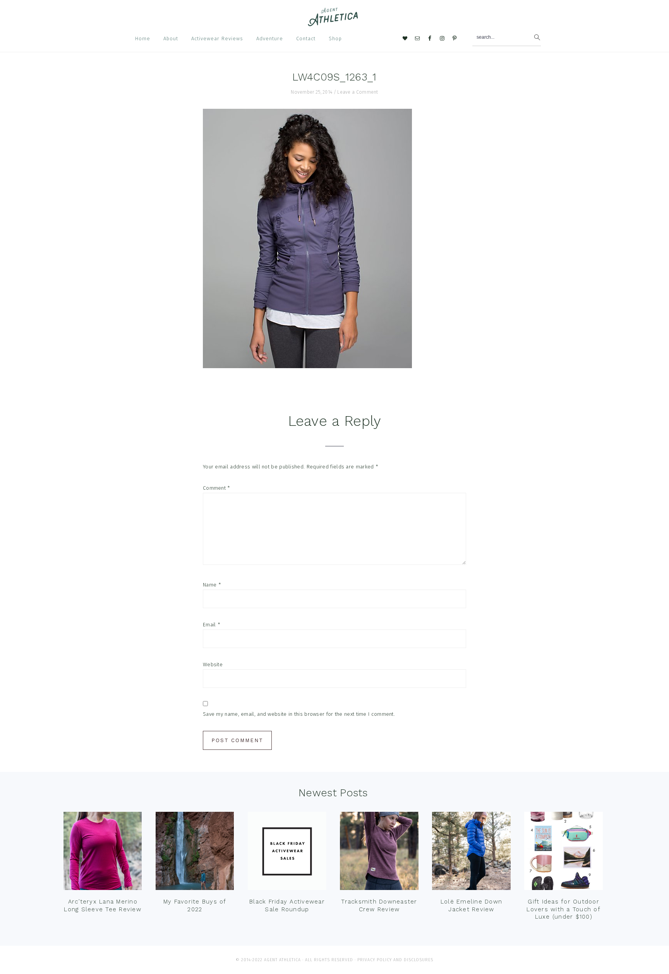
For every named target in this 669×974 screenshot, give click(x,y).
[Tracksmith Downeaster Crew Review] (379, 853)
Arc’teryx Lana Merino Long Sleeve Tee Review (102, 905)
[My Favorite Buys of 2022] (195, 853)
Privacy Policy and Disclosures (395, 959)
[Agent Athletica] (334, 22)
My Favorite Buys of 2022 (194, 905)
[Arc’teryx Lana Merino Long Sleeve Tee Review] (102, 853)
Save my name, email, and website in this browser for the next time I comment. (299, 714)
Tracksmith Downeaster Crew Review (379, 905)
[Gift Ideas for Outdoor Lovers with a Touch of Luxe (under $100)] (563, 853)
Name (212, 584)
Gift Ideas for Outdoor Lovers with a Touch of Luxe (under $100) (563, 909)
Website (213, 664)
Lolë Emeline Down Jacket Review (471, 905)
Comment (216, 488)
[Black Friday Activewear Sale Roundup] (287, 853)
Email (211, 624)
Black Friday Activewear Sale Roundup (287, 905)
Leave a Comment (357, 92)
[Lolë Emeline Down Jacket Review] (471, 853)
